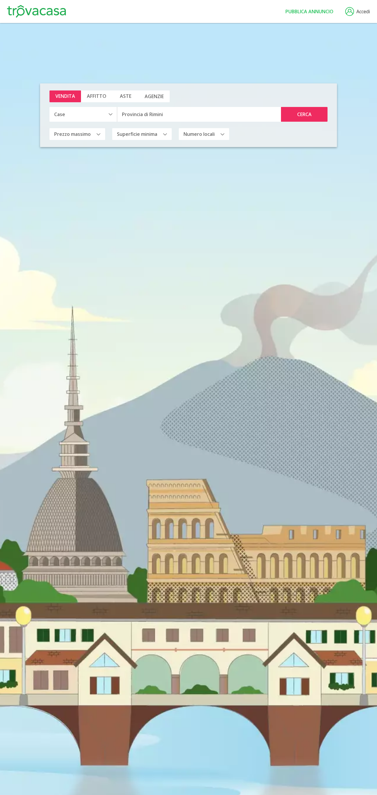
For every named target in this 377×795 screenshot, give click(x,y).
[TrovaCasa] (36, 11)
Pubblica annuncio (309, 11)
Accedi (363, 11)
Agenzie (154, 96)
